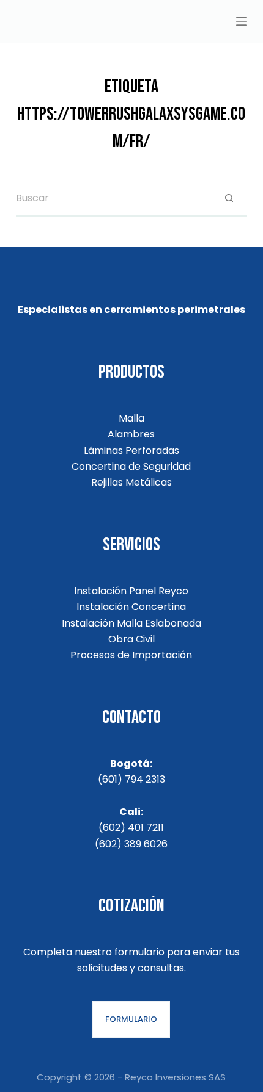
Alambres (131, 434)
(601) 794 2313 (131, 779)
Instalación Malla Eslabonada (131, 623)
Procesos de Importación (131, 655)
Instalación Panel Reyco (131, 591)
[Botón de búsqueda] (228, 198)
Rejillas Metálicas (131, 482)
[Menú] (241, 21)
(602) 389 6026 (131, 844)
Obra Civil (131, 639)
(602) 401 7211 (131, 828)
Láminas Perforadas (131, 451)
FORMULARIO (131, 1019)
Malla (131, 418)
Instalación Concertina (131, 607)
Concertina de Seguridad (131, 466)
